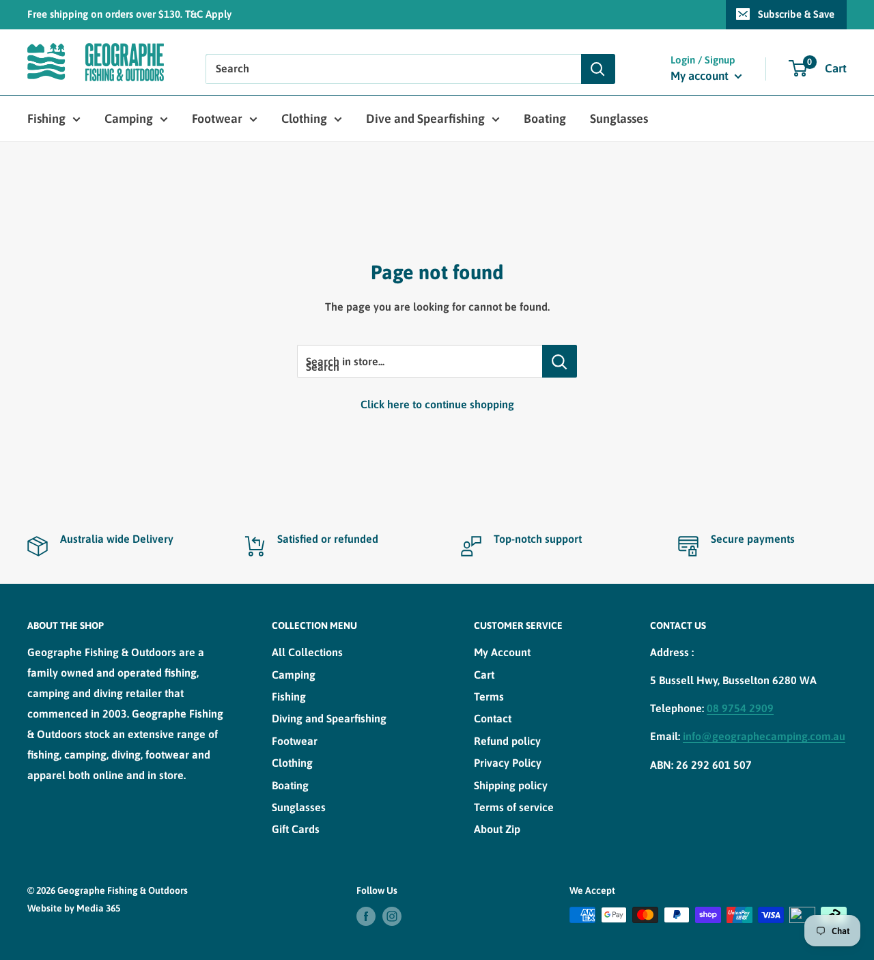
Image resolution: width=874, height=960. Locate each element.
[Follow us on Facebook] (366, 916)
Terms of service (514, 807)
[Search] (598, 69)
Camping (128, 118)
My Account (502, 652)
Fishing (46, 118)
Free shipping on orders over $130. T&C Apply (129, 14)
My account (701, 76)
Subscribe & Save (796, 14)
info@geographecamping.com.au (764, 736)
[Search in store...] (559, 361)
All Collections (307, 652)
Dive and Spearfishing (425, 118)
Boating (545, 118)
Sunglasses (619, 118)
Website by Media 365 (73, 908)
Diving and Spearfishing (329, 718)
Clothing (304, 118)
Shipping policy (511, 785)
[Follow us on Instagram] (391, 916)
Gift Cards (296, 829)
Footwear (217, 118)
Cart (484, 674)
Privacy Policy (507, 763)
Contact (492, 718)
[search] (393, 69)
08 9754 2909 (740, 708)
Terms (489, 696)
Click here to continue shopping (437, 404)
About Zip (497, 829)
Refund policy (507, 741)
